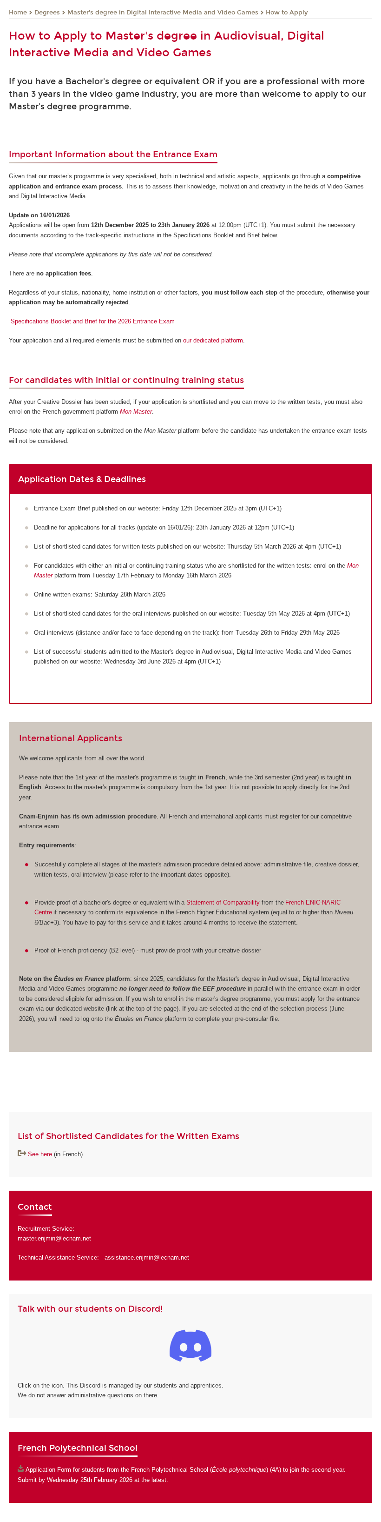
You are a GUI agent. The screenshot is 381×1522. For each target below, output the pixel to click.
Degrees (47, 12)
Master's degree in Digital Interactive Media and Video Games (162, 12)
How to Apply (287, 12)
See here (40, 1154)
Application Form (48, 1469)
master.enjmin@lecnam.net (54, 1238)
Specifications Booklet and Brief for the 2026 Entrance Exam (93, 321)
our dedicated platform (213, 340)
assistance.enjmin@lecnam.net (147, 1257)
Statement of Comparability (223, 902)
